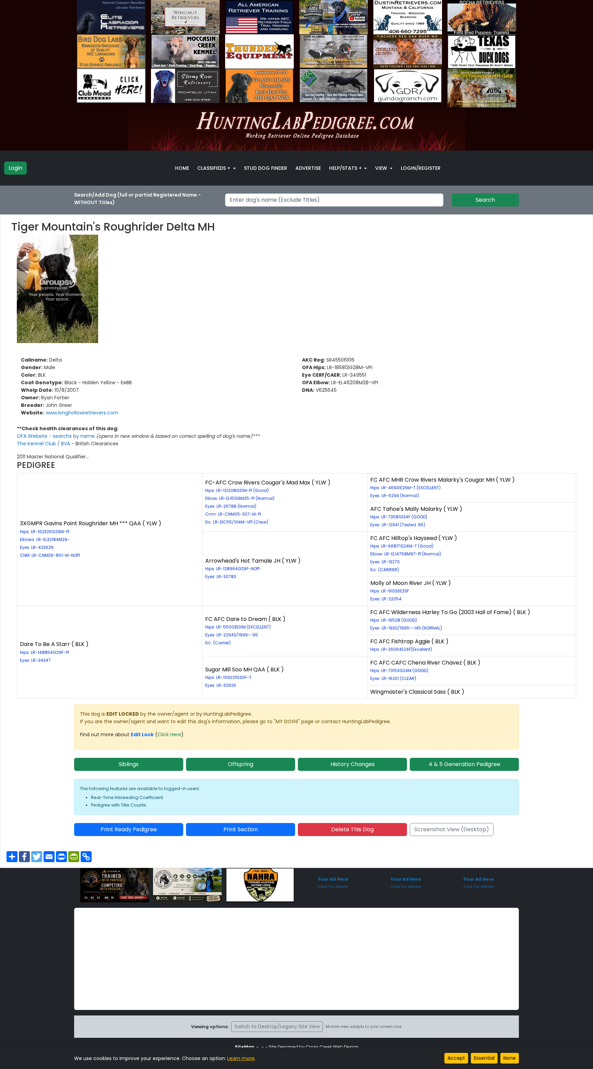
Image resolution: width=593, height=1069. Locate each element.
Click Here (169, 734)
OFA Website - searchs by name (56, 436)
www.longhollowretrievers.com (82, 412)
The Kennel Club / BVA (44, 443)
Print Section (240, 829)
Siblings (129, 764)
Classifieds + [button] (214, 168)
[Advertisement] (296, 959)
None (509, 1058)
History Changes (352, 764)
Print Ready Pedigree (129, 829)
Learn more (241, 1058)
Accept (456, 1058)
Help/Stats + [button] (346, 168)
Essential (484, 1058)
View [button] (381, 168)
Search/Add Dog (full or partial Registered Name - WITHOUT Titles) (137, 198)
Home (182, 168)
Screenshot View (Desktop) (451, 829)
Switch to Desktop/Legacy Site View (277, 1026)
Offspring (240, 764)
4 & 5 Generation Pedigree (464, 764)
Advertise (308, 168)
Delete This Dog (352, 829)
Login (15, 168)
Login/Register (421, 168)
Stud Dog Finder (265, 168)
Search (485, 200)
